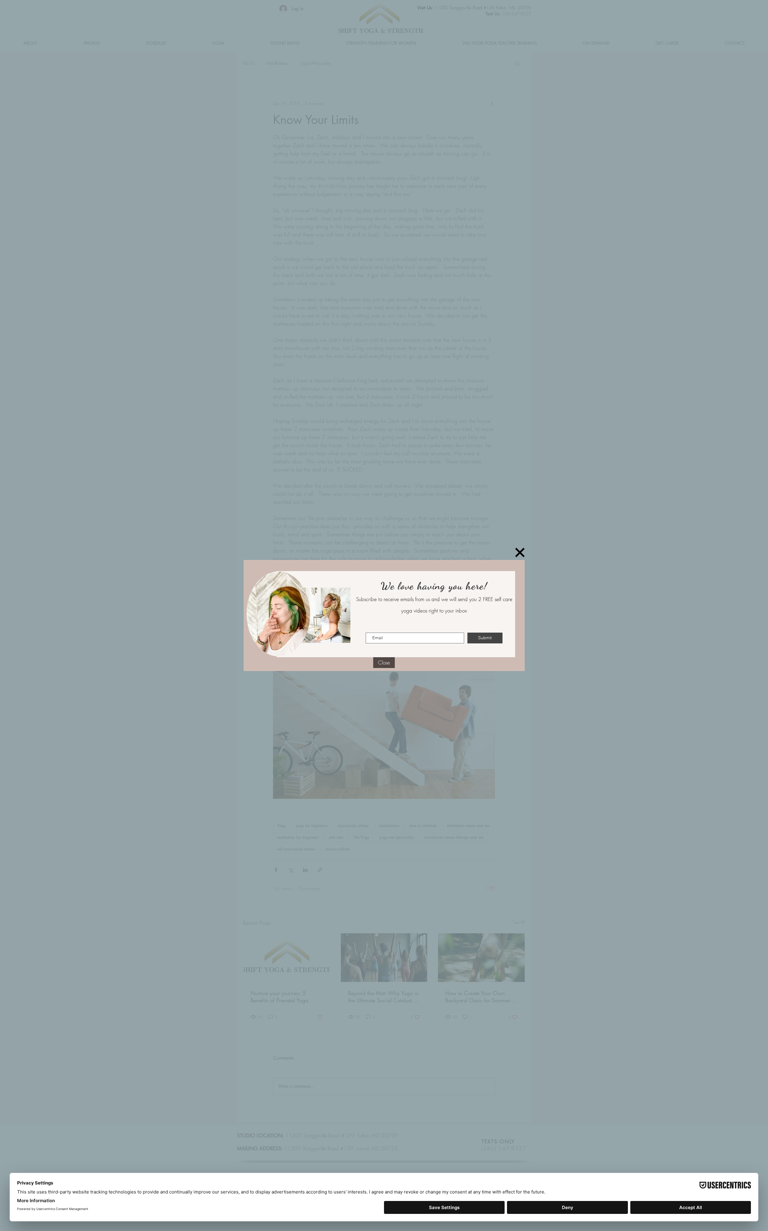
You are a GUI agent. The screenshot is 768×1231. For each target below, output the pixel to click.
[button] (520, 552)
